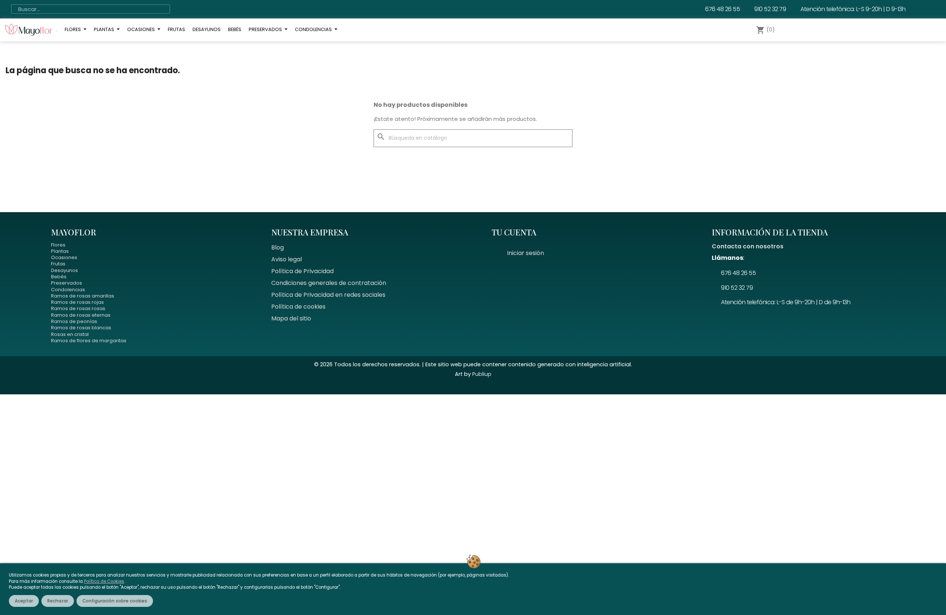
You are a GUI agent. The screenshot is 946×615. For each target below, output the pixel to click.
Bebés (59, 276)
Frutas (58, 264)
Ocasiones (64, 257)
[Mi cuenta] (792, 30)
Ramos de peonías (74, 321)
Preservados (66, 283)
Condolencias (68, 289)
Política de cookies (298, 306)
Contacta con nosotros (747, 246)
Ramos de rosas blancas (81, 328)
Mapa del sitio (291, 318)
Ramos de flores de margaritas (88, 340)
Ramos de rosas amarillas (82, 296)
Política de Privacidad (302, 271)
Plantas (60, 251)
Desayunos (64, 270)
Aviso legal (286, 259)
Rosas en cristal (70, 334)
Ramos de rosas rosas (78, 308)
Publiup (481, 374)
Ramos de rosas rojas (77, 302)
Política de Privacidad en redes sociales (328, 294)
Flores (58, 245)
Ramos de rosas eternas (80, 315)
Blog (277, 247)
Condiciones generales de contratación (328, 283)
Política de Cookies (104, 581)
